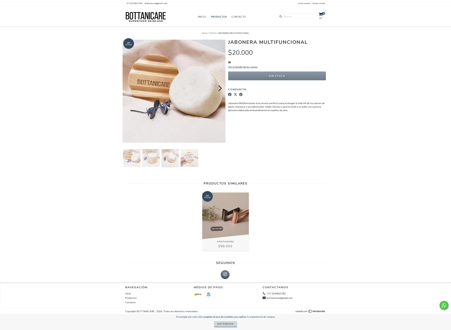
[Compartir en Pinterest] (240, 94)
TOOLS (212, 33)
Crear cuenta (304, 3)
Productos (219, 16)
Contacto (238, 16)
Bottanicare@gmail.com (156, 3)
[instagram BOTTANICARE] (225, 274)
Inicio (202, 16)
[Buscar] (279, 16)
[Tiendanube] (310, 312)
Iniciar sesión (319, 3)
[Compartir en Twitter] (235, 94)
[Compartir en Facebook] (229, 94)
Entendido (226, 323)
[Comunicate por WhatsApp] (444, 305)
